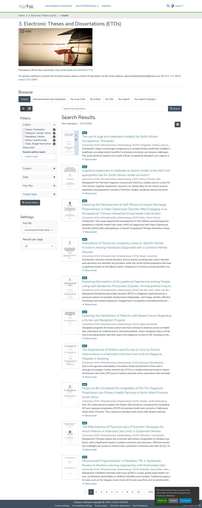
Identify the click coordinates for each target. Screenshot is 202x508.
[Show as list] (23, 108)
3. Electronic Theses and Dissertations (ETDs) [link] (43, 15)
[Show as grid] (29, 108)
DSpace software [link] (83, 502)
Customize (185, 500)
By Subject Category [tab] (145, 99)
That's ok (162, 500)
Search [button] (176, 108)
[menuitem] (87, 6)
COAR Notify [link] (194, 505)
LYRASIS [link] (123, 502)
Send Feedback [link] (140, 505)
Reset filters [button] (31, 202)
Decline (173, 500)
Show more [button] (29, 147)
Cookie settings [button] (62, 505)
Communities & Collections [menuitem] (58, 6)
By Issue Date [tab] (78, 99)
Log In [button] (178, 6)
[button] (30, 6)
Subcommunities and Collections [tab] (49, 99)
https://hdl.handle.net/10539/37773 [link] (74, 70)
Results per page (33, 239)
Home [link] (21, 15)
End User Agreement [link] (120, 505)
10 (138, 492)
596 (151, 492)
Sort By (27, 223)
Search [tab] (24, 99)
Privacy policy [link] (101, 505)
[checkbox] (24, 129)
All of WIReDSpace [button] (86, 6)
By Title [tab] (110, 99)
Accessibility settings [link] (82, 505)
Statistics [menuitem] (106, 6)
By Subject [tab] (124, 99)
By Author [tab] (95, 99)
